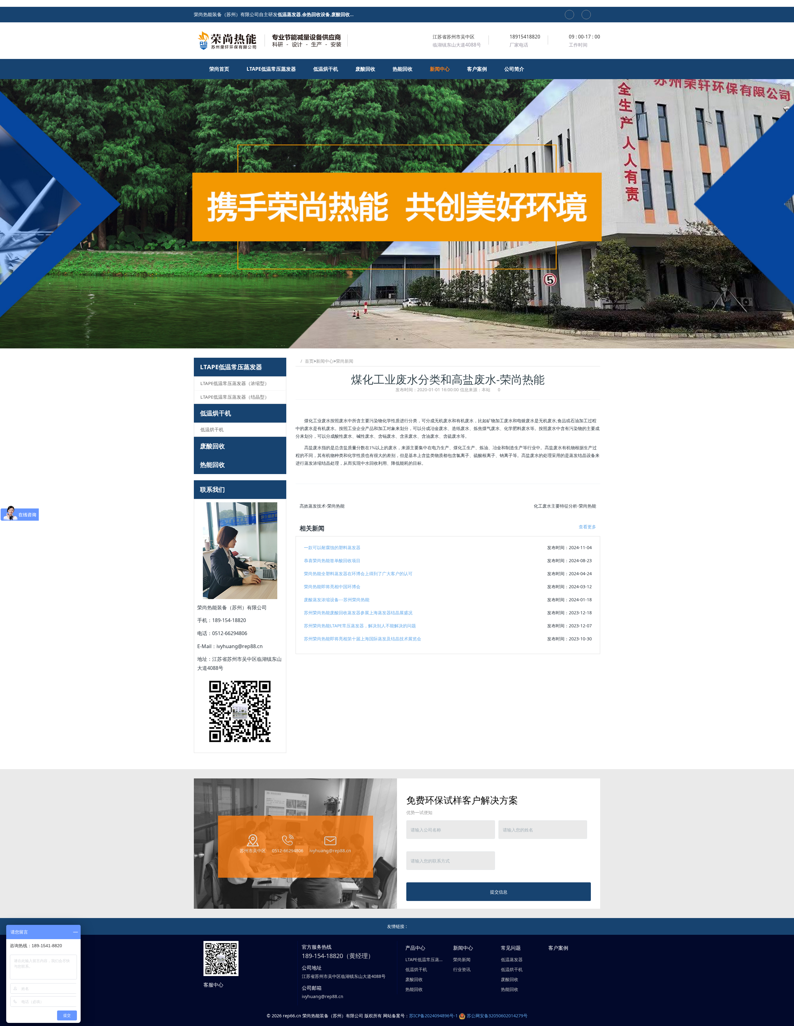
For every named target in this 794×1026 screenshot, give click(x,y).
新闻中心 (324, 361)
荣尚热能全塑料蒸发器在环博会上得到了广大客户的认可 (358, 573)
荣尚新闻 (344, 361)
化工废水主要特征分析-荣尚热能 (565, 506)
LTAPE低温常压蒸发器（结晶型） (234, 397)
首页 (309, 361)
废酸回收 (212, 446)
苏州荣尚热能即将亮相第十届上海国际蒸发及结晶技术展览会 (362, 639)
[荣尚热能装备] (271, 40)
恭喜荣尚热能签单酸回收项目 (332, 560)
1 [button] (389, 339)
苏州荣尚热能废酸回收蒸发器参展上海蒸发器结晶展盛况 (358, 613)
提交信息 (498, 892)
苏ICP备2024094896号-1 (433, 1016)
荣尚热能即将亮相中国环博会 (332, 586)
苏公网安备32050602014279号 (497, 1016)
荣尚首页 (219, 68)
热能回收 (212, 464)
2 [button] (397, 339)
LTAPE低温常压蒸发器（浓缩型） (234, 383)
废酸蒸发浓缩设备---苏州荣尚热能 (336, 600)
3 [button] (404, 339)
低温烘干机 (215, 413)
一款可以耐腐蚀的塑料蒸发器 (332, 547)
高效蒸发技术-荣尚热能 (322, 506)
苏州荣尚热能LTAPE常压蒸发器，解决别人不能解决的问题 (360, 626)
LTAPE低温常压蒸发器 (231, 367)
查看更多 (587, 527)
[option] (397, 203)
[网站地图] (569, 14)
